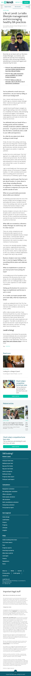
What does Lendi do (7, 553)
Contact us (5, 575)
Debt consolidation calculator (10, 502)
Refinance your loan (7, 463)
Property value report (8, 476)
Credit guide (16, 573)
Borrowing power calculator (9, 491)
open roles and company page (12, 341)
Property (4, 525)
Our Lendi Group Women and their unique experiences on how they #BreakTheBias (15, 69)
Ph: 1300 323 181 (6, 583)
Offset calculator (7, 494)
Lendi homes (5, 519)
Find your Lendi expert (8, 479)
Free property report (8, 507)
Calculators (6, 485)
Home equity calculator (8, 497)
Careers (20, 571)
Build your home (6, 474)
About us (4, 571)
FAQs (4, 536)
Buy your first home (7, 466)
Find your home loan (7, 460)
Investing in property (8, 550)
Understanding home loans (9, 539)
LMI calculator (6, 499)
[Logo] (8, 2)
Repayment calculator (8, 489)
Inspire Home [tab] (8, 6)
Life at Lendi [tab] (18, 6)
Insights (4, 530)
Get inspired (6, 513)
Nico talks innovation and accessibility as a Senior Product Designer (14, 75)
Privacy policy (6, 573)
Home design (5, 517)
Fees (3, 545)
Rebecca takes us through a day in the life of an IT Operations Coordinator (15, 81)
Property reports (7, 548)
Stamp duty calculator (8, 505)
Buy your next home (7, 468)
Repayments (5, 561)
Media (12, 571)
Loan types (5, 556)
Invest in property (7, 471)
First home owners (7, 542)
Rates (4, 564)
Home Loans (6, 457)
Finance (4, 522)
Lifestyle (8, 346)
